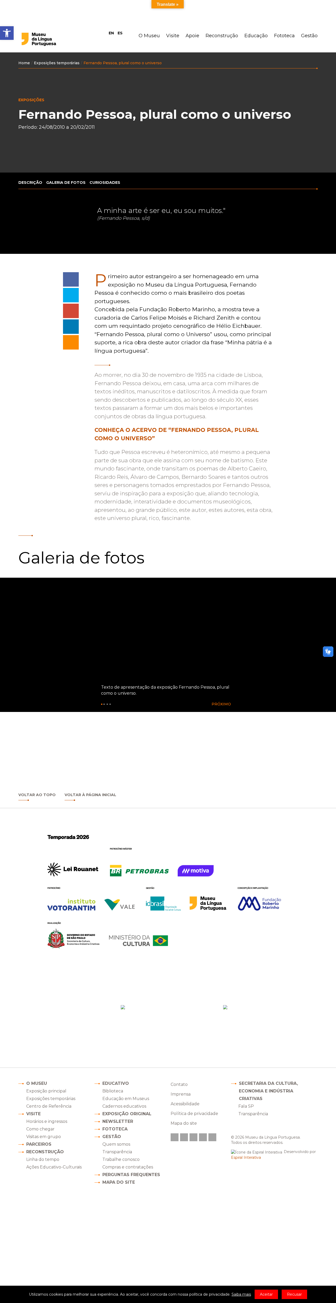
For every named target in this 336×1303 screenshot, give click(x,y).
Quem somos (116, 1144)
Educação (256, 36)
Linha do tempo (42, 1159)
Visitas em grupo (43, 1136)
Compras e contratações (127, 1167)
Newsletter (117, 1121)
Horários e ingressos (46, 1121)
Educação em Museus (125, 1098)
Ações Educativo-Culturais (54, 1167)
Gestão (309, 36)
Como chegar (40, 1129)
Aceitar (266, 1294)
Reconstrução (222, 36)
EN (111, 33)
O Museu (149, 36)
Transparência (117, 1151)
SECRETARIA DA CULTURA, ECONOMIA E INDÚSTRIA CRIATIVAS (268, 1091)
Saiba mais (241, 1294)
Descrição (30, 182)
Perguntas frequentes (131, 1174)
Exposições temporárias (57, 63)
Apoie (192, 36)
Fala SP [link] (246, 1106)
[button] (223, 704)
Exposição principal (46, 1090)
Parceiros (38, 1144)
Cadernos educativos (124, 1106)
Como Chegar (162, 1029)
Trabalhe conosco (121, 1159)
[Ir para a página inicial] (49, 39)
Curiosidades (105, 182)
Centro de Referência (48, 1106)
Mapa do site (118, 1182)
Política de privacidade (194, 1113)
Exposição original (126, 1113)
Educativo (115, 1083)
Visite (172, 36)
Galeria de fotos (66, 182)
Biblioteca (112, 1090)
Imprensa (181, 1094)
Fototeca (284, 36)
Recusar (294, 1294)
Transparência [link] (253, 1113)
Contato (179, 1084)
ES (120, 33)
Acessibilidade (185, 1103)
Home (24, 63)
